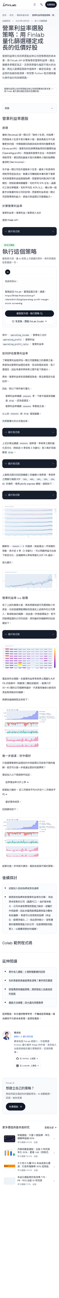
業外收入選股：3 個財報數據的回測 (27, 971)
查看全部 (49, 1127)
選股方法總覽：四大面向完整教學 (26, 1002)
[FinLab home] (9, 4)
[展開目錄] (52, 108)
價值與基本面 (23, 15)
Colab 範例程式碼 (17, 942)
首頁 (4, 15)
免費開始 (51, 4)
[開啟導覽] (35, 4)
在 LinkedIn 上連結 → (29, 1065)
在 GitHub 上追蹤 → (29, 1058)
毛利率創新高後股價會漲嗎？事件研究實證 (30, 980)
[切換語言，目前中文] (41, 4)
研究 (12, 15)
